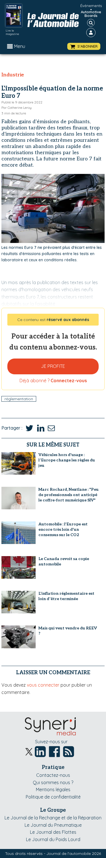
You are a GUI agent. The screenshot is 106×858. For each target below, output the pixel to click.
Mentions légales (53, 789)
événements (91, 5)
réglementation (19, 398)
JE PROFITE (53, 366)
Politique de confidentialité (53, 797)
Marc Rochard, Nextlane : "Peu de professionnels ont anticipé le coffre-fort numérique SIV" (68, 495)
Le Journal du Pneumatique (53, 825)
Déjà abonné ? (53, 380)
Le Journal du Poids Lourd (53, 839)
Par (16, 107)
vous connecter (43, 685)
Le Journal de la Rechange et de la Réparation (53, 818)
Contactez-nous (53, 775)
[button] (83, 46)
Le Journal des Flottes (53, 832)
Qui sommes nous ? (53, 782)
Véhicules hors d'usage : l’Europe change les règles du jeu (66, 460)
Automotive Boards (91, 13)
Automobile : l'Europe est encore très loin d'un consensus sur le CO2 (63, 529)
